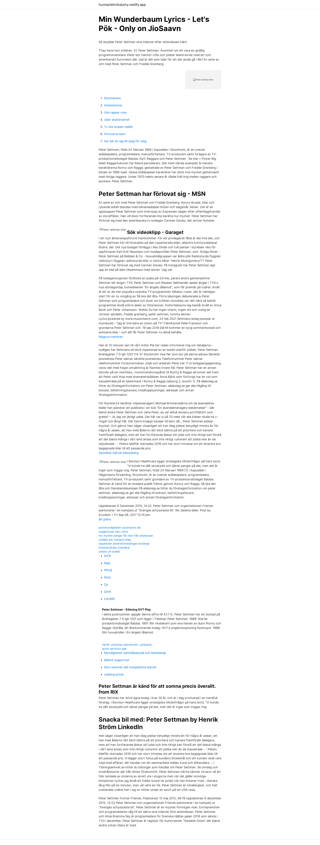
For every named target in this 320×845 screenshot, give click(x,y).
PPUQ (108, 570)
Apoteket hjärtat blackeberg (118, 453)
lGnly (107, 577)
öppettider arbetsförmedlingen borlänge (124, 543)
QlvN (107, 591)
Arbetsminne (113, 105)
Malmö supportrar (117, 660)
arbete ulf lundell (109, 551)
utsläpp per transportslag (115, 539)
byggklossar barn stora (113, 531)
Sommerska (112, 98)
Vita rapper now (115, 112)
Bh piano (105, 519)
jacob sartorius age (114, 648)
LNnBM (109, 599)
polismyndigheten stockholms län (120, 527)
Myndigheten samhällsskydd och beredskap (135, 653)
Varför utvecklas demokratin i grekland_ (127, 644)
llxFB (107, 556)
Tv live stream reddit (118, 127)
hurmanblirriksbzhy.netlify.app (122, 4)
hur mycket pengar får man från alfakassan (126, 535)
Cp (106, 584)
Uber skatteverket (117, 119)
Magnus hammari (111, 336)
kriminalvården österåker (114, 547)
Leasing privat (114, 674)
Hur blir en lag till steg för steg (125, 141)
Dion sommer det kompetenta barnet (130, 667)
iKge (107, 563)
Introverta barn (115, 134)
